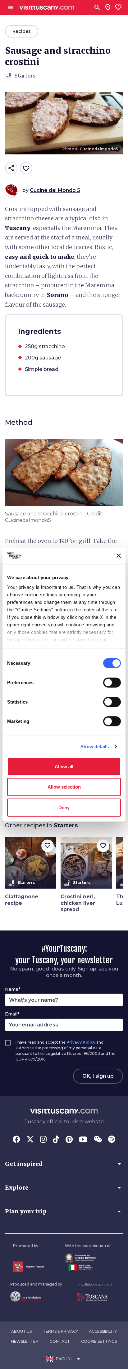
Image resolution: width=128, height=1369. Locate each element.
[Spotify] (111, 1140)
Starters (66, 825)
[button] (64, 1164)
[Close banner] (119, 556)
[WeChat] (98, 1140)
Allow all (64, 766)
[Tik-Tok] (56, 1140)
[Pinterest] (69, 1140)
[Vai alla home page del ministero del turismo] (88, 1267)
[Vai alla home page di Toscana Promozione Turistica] (95, 1297)
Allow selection (64, 787)
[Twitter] (30, 1140)
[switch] (112, 682)
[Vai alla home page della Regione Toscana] (28, 1266)
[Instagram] (43, 1140)
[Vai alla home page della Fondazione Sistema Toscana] (36, 1296)
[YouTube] (83, 1140)
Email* (12, 1014)
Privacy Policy (80, 1042)
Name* (12, 989)
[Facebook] (16, 1140)
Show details (94, 746)
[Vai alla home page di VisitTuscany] (46, 7)
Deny (64, 807)
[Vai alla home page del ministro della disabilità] (88, 1258)
